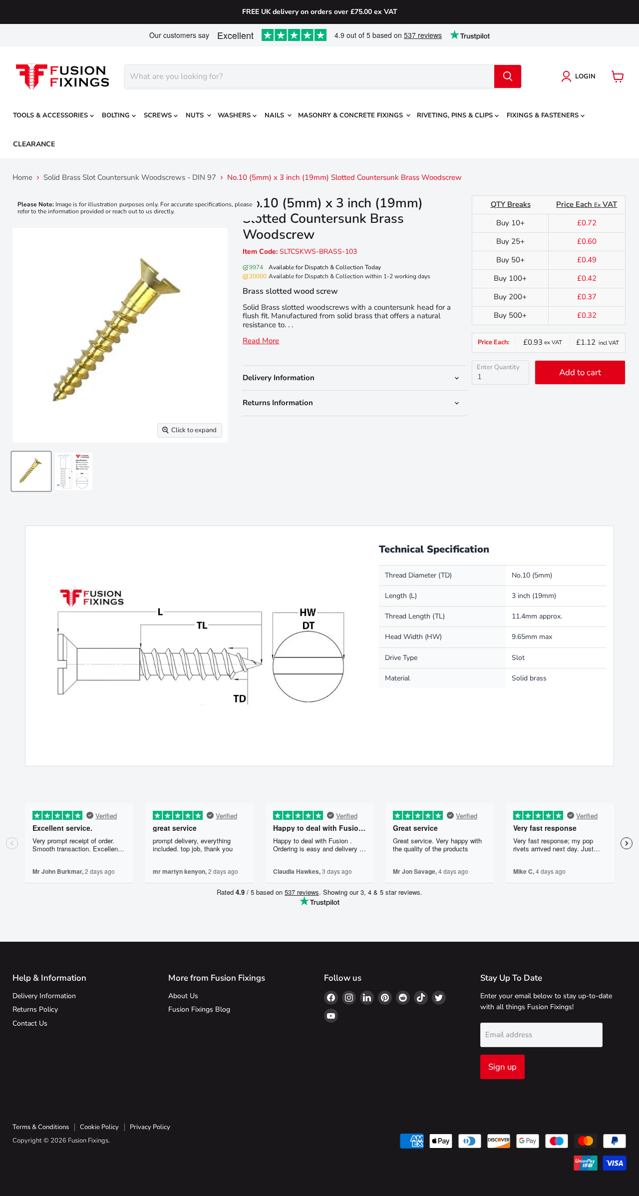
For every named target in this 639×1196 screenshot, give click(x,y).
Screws (159, 115)
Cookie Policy (99, 1127)
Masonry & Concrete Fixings (351, 115)
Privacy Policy (150, 1127)
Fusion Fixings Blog (199, 1009)
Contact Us (29, 1023)
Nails (275, 115)
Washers (235, 115)
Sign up (502, 1067)
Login (585, 76)
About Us (183, 996)
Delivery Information (44, 996)
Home (22, 177)
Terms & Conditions (40, 1127)
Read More (261, 341)
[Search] (507, 76)
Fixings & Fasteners (544, 115)
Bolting (117, 115)
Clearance (34, 144)
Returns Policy (35, 1009)
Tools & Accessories (51, 115)
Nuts (196, 115)
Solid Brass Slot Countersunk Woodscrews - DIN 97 (129, 177)
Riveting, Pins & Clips (456, 115)
